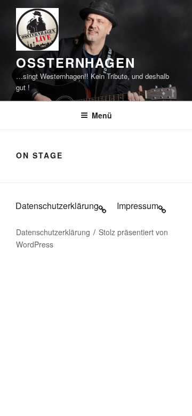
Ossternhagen (75, 62)
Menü (102, 115)
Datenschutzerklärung (53, 232)
